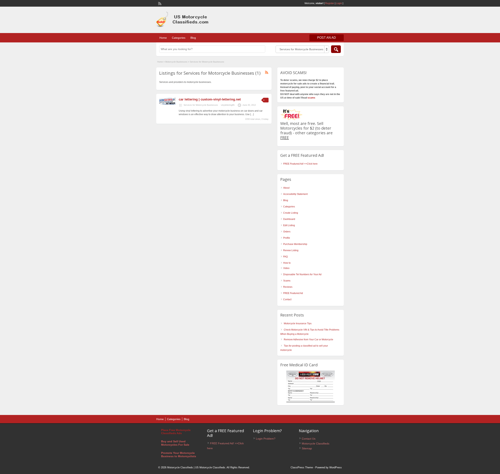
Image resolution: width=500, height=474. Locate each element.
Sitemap (307, 448)
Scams (286, 280)
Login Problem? (265, 438)
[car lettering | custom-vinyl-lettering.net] (167, 103)
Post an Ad (326, 37)
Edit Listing (289, 225)
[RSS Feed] (159, 3)
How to (287, 263)
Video (286, 268)
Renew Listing (290, 250)
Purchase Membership (295, 244)
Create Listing (290, 212)
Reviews (287, 287)
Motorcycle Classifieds (315, 443)
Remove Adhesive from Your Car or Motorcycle (308, 339)
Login (339, 3)
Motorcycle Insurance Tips (298, 323)
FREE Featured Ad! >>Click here (300, 163)
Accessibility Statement (295, 194)
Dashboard (289, 219)
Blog (193, 37)
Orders (286, 231)
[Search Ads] (336, 49)
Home (163, 37)
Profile (286, 238)
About (286, 187)
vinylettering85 (228, 105)
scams (311, 97)
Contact (287, 299)
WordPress (335, 467)
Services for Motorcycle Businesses (201, 105)
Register (329, 3)
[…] (252, 114)
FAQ (285, 256)
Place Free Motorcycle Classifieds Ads (176, 431)
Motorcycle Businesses (176, 62)
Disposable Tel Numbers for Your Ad (302, 274)
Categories (178, 37)
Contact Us (308, 438)
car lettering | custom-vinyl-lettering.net (210, 99)
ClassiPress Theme (302, 467)
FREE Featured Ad (293, 293)
